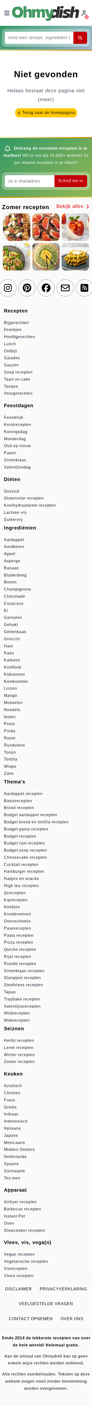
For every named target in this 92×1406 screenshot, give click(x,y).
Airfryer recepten (20, 1202)
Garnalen (13, 617)
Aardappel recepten (23, 794)
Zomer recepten (19, 1062)
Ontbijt (10, 351)
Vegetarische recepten (26, 1261)
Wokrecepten (17, 1020)
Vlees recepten (19, 1276)
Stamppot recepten (22, 978)
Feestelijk (13, 417)
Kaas (9, 653)
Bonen (10, 582)
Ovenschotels (17, 921)
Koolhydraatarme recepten (30, 505)
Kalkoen (12, 660)
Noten (10, 717)
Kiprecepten (16, 900)
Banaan (11, 568)
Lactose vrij (15, 512)
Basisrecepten (18, 801)
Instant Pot (14, 1216)
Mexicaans (14, 1142)
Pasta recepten (19, 935)
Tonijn (10, 752)
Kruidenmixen (17, 914)
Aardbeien (14, 547)
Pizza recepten (18, 942)
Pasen (10, 453)
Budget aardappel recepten (30, 815)
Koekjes (12, 907)
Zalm (9, 773)
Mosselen (13, 703)
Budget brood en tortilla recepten (36, 822)
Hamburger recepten (24, 871)
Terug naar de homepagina (48, 112)
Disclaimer (18, 1289)
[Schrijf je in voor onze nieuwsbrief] (65, 288)
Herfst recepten (19, 1040)
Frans (9, 1100)
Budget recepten (20, 836)
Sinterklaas (15, 460)
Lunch (10, 344)
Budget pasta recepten (26, 829)
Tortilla (10, 759)
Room (9, 738)
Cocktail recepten (21, 864)
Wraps (10, 766)
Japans (11, 1135)
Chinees (12, 1093)
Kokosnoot (14, 674)
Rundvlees (14, 745)
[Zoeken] (80, 38)
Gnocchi (12, 639)
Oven (9, 1223)
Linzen (10, 688)
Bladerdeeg (15, 575)
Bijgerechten (16, 323)
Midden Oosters (19, 1149)
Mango (10, 695)
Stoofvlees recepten (23, 985)
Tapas (10, 992)
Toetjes (11, 386)
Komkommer (16, 681)
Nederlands (15, 1157)
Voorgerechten (18, 393)
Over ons (72, 1319)
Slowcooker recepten (24, 1230)
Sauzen (11, 365)
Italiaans (12, 1128)
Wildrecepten (17, 1013)
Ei (6, 611)
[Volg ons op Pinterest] (27, 288)
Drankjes (13, 330)
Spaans (11, 1164)
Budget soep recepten (25, 850)
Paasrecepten (17, 928)
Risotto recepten (20, 964)
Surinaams (14, 1171)
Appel (9, 554)
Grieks (10, 1107)
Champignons (17, 589)
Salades (12, 358)
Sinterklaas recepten (24, 971)
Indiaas (11, 1114)
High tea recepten (21, 886)
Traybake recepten (22, 999)
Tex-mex (12, 1178)
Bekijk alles (70, 206)
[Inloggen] (84, 12)
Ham (8, 646)
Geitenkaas (15, 632)
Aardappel (14, 540)
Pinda (9, 731)
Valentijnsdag (17, 467)
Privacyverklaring (63, 1289)
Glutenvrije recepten (24, 498)
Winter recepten (19, 1055)
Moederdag (15, 439)
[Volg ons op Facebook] (46, 288)
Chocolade (14, 596)
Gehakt (11, 625)
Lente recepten (18, 1048)
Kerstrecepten (17, 424)
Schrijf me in (70, 181)
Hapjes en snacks (21, 878)
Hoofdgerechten (19, 337)
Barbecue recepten (22, 1209)
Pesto (9, 724)
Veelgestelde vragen (46, 1304)
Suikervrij (13, 519)
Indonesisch (16, 1121)
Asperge (12, 561)
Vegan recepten (19, 1254)
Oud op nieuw (17, 446)
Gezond (11, 491)
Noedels (12, 710)
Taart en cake (17, 379)
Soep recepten (18, 372)
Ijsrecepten (15, 893)
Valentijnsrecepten (22, 1006)
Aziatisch (13, 1086)
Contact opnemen (31, 1319)
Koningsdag (15, 432)
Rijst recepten (17, 956)
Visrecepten (15, 1268)
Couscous (14, 603)
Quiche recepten (20, 949)
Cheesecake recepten (25, 857)
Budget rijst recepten (24, 843)
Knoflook (12, 667)
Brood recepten (19, 808)
